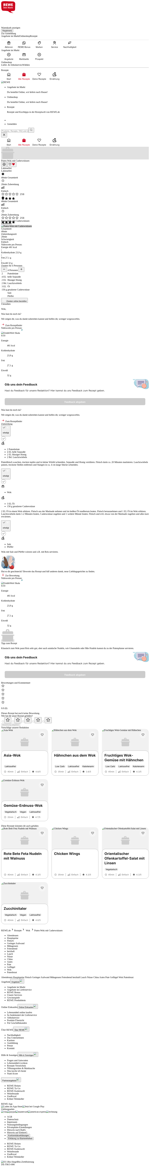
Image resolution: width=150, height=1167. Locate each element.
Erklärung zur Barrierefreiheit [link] (20, 1138)
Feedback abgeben (75, 401)
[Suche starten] (31, 130)
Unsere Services (14, 995)
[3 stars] (27, 720)
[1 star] (7, 720)
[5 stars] (48, 720)
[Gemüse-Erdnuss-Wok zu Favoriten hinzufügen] (42, 784)
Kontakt (11, 1048)
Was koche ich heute (16, 1071)
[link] (78, 89)
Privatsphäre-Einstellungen (19, 1127)
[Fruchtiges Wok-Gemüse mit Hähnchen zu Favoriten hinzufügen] (142, 734)
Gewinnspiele (13, 997)
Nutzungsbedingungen (17, 1124)
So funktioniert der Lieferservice (22, 1015)
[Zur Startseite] (11, 18)
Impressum (12, 1122)
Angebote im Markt (16, 987)
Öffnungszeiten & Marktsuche (21, 1068)
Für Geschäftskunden (17, 1023)
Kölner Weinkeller (15, 1099)
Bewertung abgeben (10, 725)
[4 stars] (38, 720)
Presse (10, 1045)
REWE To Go (13, 1088)
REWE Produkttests (16, 1000)
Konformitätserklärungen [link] (18, 1135)
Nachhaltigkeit (14, 1035)
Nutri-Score (12, 1073)
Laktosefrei (6, 168)
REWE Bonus (13, 992)
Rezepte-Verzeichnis (16, 1065)
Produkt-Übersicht (15, 1020)
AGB (9, 1116)
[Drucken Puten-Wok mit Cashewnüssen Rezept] (4, 164)
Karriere (11, 1040)
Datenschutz (12, 1119)
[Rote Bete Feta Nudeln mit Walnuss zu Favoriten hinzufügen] (42, 833)
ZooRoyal (11, 1096)
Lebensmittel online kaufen (19, 1012)
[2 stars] (17, 720)
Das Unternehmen (15, 1037)
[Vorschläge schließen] (4, 135)
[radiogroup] (75, 720)
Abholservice (13, 1017)
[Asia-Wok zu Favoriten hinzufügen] (42, 734)
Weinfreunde (13, 1093)
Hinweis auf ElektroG (17, 1132)
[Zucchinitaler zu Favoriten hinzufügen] (42, 887)
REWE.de (6, 930)
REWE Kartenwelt (16, 1091)
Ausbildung (12, 1043)
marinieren (128, 462)
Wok (28, 930)
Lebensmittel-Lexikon (17, 1063)
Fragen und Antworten (17, 1060)
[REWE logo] (5, 82)
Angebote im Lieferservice (19, 989)
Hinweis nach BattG (16, 1130)
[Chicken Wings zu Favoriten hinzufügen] (92, 833)
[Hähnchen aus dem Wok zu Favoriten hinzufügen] (92, 734)
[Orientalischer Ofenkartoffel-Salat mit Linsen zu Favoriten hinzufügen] (142, 833)
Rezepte (18, 930)
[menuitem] (8, 44)
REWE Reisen (14, 1085)
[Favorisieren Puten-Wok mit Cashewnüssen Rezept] (11, 164)
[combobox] (14, 131)
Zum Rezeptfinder (13, 325)
